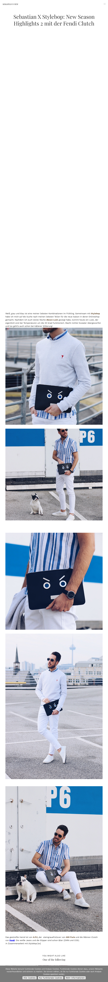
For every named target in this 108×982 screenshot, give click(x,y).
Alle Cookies (29, 978)
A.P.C (35, 937)
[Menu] (103, 4)
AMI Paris (70, 937)
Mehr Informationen (75, 978)
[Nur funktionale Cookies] (104, 974)
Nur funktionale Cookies (50, 978)
